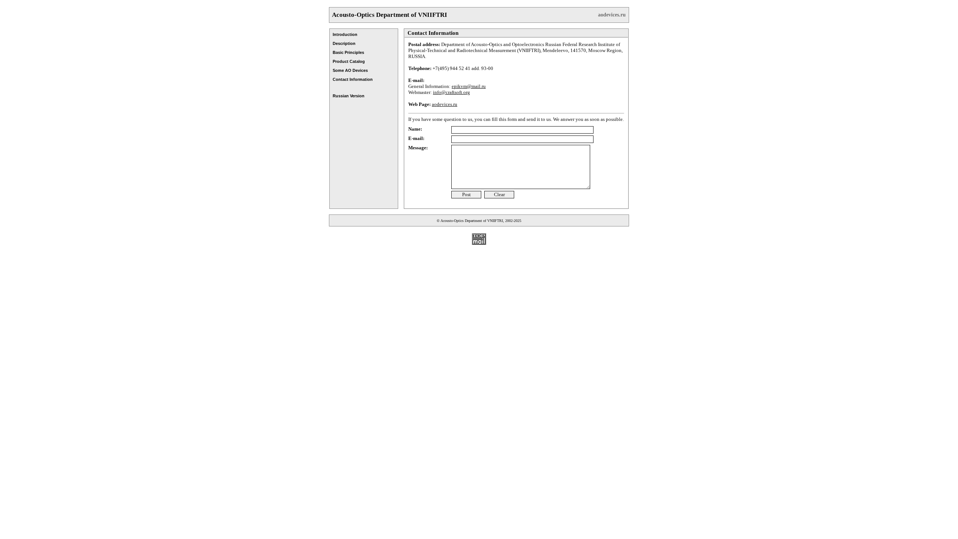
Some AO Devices (350, 70)
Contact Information (353, 79)
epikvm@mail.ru (469, 86)
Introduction (345, 34)
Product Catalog (349, 61)
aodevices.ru (612, 15)
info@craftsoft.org (451, 92)
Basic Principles (348, 52)
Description (344, 43)
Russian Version (348, 96)
